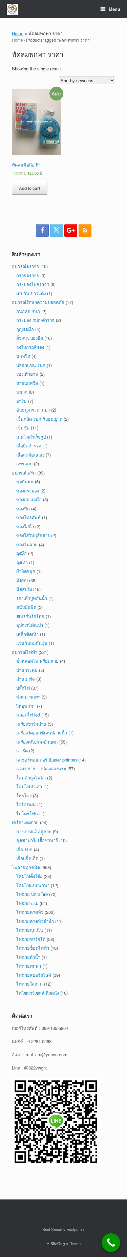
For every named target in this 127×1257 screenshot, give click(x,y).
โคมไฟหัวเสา (29, 786)
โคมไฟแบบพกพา (32, 885)
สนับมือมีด (26, 607)
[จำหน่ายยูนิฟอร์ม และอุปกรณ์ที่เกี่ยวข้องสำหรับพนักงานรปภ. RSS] (85, 230)
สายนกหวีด (27, 383)
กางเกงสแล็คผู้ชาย (33, 831)
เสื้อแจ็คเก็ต (27, 858)
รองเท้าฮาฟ (27, 374)
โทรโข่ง (23, 795)
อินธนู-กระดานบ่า (33, 409)
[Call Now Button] (111, 1242)
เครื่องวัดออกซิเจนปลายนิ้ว (41, 732)
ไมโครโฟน (27, 813)
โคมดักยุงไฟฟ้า (31, 777)
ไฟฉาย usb (27, 903)
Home (17, 33)
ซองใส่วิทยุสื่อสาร (33, 535)
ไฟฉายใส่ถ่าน (29, 983)
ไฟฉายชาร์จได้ (30, 939)
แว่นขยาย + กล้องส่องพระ (41, 768)
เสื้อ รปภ (24, 849)
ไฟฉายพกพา (28, 966)
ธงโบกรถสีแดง (30, 347)
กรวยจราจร (27, 275)
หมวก (21, 392)
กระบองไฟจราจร (32, 284)
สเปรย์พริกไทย (30, 616)
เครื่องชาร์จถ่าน (31, 724)
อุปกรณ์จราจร (25, 266)
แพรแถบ (24, 463)
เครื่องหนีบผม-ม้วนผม (37, 741)
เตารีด (22, 750)
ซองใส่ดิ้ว (25, 526)
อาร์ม (21, 401)
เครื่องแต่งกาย (25, 822)
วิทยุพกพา (26, 706)
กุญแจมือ (25, 329)
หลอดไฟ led (28, 714)
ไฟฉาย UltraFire (32, 894)
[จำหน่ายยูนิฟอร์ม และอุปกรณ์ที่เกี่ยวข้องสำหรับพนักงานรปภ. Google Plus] (70, 230)
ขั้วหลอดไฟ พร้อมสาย (37, 661)
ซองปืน (23, 508)
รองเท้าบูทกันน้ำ (31, 598)
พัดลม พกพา (28, 696)
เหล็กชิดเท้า (27, 634)
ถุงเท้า (22, 562)
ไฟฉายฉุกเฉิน (29, 930)
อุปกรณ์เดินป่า (29, 625)
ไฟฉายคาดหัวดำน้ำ (35, 921)
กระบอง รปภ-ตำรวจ (35, 320)
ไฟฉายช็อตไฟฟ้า (32, 948)
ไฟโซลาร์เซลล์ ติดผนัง (37, 993)
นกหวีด (23, 356)
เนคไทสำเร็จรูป (31, 437)
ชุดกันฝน (25, 481)
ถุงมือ (21, 553)
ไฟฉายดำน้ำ (28, 957)
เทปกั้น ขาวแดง (31, 293)
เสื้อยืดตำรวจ (28, 445)
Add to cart (29, 188)
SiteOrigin (59, 1243)
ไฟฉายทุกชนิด (26, 867)
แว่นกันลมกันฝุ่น (31, 643)
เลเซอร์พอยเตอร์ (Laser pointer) (46, 759)
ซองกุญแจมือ (29, 499)
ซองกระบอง (27, 490)
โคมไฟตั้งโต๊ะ (29, 876)
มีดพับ (22, 580)
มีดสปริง (24, 589)
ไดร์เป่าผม (26, 804)
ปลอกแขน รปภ (30, 365)
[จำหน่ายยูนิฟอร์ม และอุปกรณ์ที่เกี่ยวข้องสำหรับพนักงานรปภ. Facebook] (42, 230)
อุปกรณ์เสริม (24, 472)
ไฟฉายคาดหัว (29, 912)
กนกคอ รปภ (28, 311)
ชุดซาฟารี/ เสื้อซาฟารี (37, 840)
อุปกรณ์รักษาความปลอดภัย (38, 302)
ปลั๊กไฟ (23, 688)
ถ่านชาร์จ (25, 679)
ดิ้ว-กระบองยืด (29, 338)
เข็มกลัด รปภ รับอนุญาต (39, 419)
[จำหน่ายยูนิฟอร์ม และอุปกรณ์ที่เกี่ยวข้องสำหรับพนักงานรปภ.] (12, 9)
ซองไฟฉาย (27, 544)
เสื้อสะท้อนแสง (30, 454)
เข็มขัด (22, 427)
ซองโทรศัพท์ (28, 517)
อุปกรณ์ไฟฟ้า (24, 652)
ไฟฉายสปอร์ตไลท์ (33, 975)
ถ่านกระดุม (27, 670)
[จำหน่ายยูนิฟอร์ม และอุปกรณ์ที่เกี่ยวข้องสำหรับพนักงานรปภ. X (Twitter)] (56, 230)
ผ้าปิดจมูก (25, 571)
